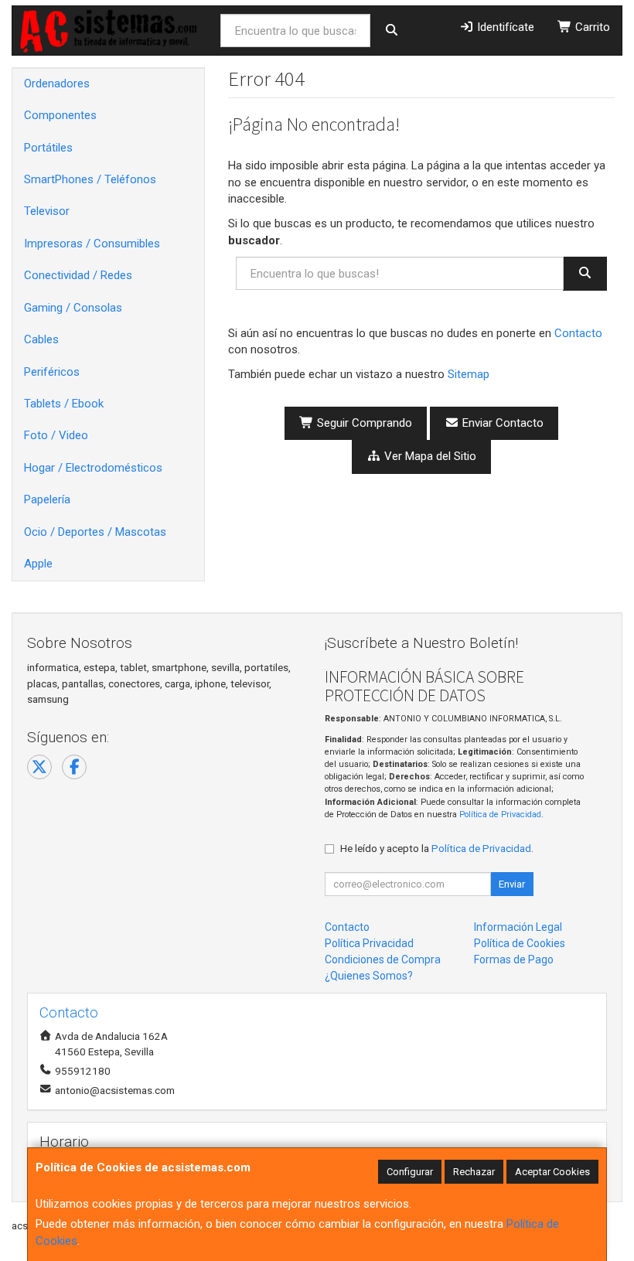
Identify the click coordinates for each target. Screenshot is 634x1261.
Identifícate (504, 27)
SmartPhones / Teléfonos (90, 179)
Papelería (47, 499)
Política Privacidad (369, 943)
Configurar (410, 1172)
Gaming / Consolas (73, 308)
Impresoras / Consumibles (92, 243)
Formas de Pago (514, 959)
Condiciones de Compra (383, 959)
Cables (41, 339)
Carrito (591, 27)
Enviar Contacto (501, 423)
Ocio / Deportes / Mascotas (95, 532)
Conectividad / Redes (78, 275)
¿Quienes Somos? (369, 976)
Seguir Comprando (363, 423)
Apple (38, 564)
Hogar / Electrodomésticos (93, 468)
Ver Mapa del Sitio (428, 456)
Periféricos (52, 372)
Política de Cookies (519, 943)
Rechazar (474, 1172)
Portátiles (48, 148)
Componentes (60, 115)
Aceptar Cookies (552, 1172)
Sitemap (468, 374)
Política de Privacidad (500, 814)
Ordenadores (57, 83)
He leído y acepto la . (436, 848)
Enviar (512, 884)
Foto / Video (56, 435)
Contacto (578, 333)
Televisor (47, 211)
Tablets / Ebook (64, 404)
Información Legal (518, 927)
